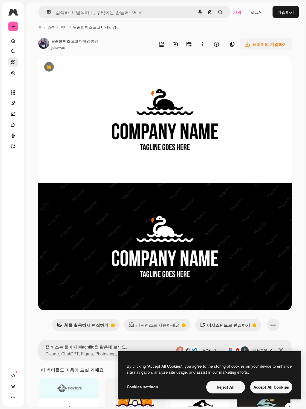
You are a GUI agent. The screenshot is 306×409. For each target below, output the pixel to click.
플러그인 (260, 350)
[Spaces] (13, 103)
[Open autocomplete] (47, 12)
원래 (72, 67)
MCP (207, 350)
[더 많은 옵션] (203, 44)
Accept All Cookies (271, 387)
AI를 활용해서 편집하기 (82, 326)
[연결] (13, 375)
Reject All (226, 387)
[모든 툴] (13, 92)
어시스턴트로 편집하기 (225, 326)
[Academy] (13, 386)
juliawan (58, 47)
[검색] (13, 51)
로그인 (256, 12)
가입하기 (285, 12)
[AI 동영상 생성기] (13, 125)
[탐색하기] (13, 73)
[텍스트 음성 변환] (13, 135)
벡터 (64, 26)
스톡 (51, 26)
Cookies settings (142, 387)
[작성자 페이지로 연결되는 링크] (43, 44)
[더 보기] (13, 397)
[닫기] (280, 350)
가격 (237, 12)
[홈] (13, 41)
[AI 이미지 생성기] (13, 114)
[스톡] (13, 62)
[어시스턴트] (13, 146)
